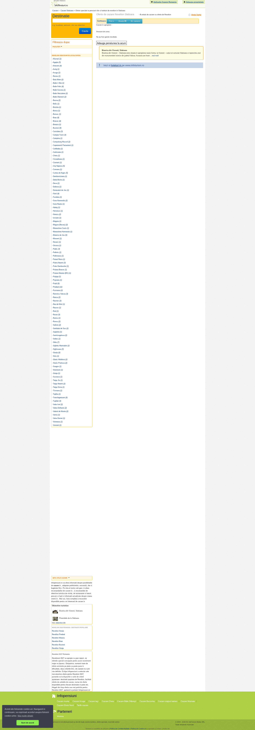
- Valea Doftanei (59, 408)
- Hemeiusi (57, 211)
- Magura (56, 221)
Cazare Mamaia (188, 701)
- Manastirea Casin (60, 228)
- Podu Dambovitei (60, 266)
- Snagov (56, 366)
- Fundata (57, 197)
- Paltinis (56, 252)
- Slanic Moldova (59, 359)
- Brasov (56, 121)
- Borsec (56, 114)
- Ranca (56, 297)
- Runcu (56, 318)
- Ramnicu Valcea (60, 294)
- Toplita (56, 394)
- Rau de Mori (58, 304)
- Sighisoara (58, 349)
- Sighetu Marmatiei (60, 346)
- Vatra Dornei (58, 418)
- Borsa (56, 111)
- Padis (56, 249)
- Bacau (56, 76)
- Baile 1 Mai (58, 83)
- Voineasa (57, 422)
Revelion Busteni (58, 645)
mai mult (155, 56)
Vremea (60, 716)
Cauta (85, 31)
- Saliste (56, 325)
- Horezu (56, 214)
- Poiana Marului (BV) (61, 273)
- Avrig (55, 69)
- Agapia (56, 62)
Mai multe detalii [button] (25, 716)
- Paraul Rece (58, 259)
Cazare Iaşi (93, 701)
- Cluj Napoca (58, 166)
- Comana (57, 169)
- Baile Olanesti (59, 97)
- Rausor (56, 308)
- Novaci (56, 242)
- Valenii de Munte (60, 411)
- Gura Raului (58, 204)
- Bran (55, 118)
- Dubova (56, 187)
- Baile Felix (58, 86)
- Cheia (56, 156)
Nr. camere (135, 21)
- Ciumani (57, 162)
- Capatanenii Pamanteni (62, 145)
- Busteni (56, 128)
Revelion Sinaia (58, 631)
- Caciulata (57, 131)
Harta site (166, 729)
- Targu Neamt (58, 384)
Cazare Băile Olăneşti (126, 701)
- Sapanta (57, 332)
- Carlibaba (57, 149)
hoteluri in (116, 65)
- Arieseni (57, 66)
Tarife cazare (82, 705)
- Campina (57, 138)
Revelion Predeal (58, 634)
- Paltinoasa (58, 256)
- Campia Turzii (59, 135)
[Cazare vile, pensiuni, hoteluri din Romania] (59, 4)
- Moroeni (57, 239)
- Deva (56, 183)
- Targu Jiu (57, 380)
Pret (111, 21)
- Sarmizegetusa (59, 335)
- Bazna (56, 100)
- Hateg (56, 207)
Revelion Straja (58, 648)
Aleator (121, 21)
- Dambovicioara (59, 176)
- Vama (56, 415)
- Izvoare (56, 218)
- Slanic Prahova (59, 363)
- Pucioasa (57, 290)
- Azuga (56, 73)
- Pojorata (57, 280)
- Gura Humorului (59, 201)
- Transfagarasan (59, 397)
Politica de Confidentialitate (119, 729)
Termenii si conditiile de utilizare (97, 729)
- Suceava (57, 377)
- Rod (55, 311)
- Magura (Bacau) (60, 225)
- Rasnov (56, 301)
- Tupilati (56, 401)
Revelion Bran (57, 641)
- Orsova (56, 245)
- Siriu (55, 356)
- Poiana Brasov (59, 270)
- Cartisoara (57, 152)
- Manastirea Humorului (62, 232)
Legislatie (150, 729)
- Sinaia (56, 353)
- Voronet (56, 425)
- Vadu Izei (57, 404)
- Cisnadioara (58, 159)
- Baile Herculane (60, 93)
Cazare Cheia (108, 701)
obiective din (60, 623)
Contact (158, 729)
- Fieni (55, 194)
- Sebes (56, 339)
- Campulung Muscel (61, 142)
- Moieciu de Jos (59, 235)
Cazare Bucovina (147, 701)
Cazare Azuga (79, 701)
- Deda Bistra (58, 180)
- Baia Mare (57, 80)
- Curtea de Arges (60, 173)
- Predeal (57, 287)
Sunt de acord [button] (27, 723)
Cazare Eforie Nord (65, 705)
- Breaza (56, 124)
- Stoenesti (57, 370)
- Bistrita (56, 107)
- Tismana (57, 391)
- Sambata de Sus (60, 328)
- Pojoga (56, 277)
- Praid (56, 283)
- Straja (56, 373)
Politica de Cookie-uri (138, 729)
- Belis (55, 104)
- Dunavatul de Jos (60, 190)
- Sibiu (55, 342)
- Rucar (56, 315)
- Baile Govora (58, 90)
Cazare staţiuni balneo (167, 701)
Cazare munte (63, 701)
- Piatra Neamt (59, 263)
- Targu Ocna (58, 387)
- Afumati (56, 59)
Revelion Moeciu (58, 638)
